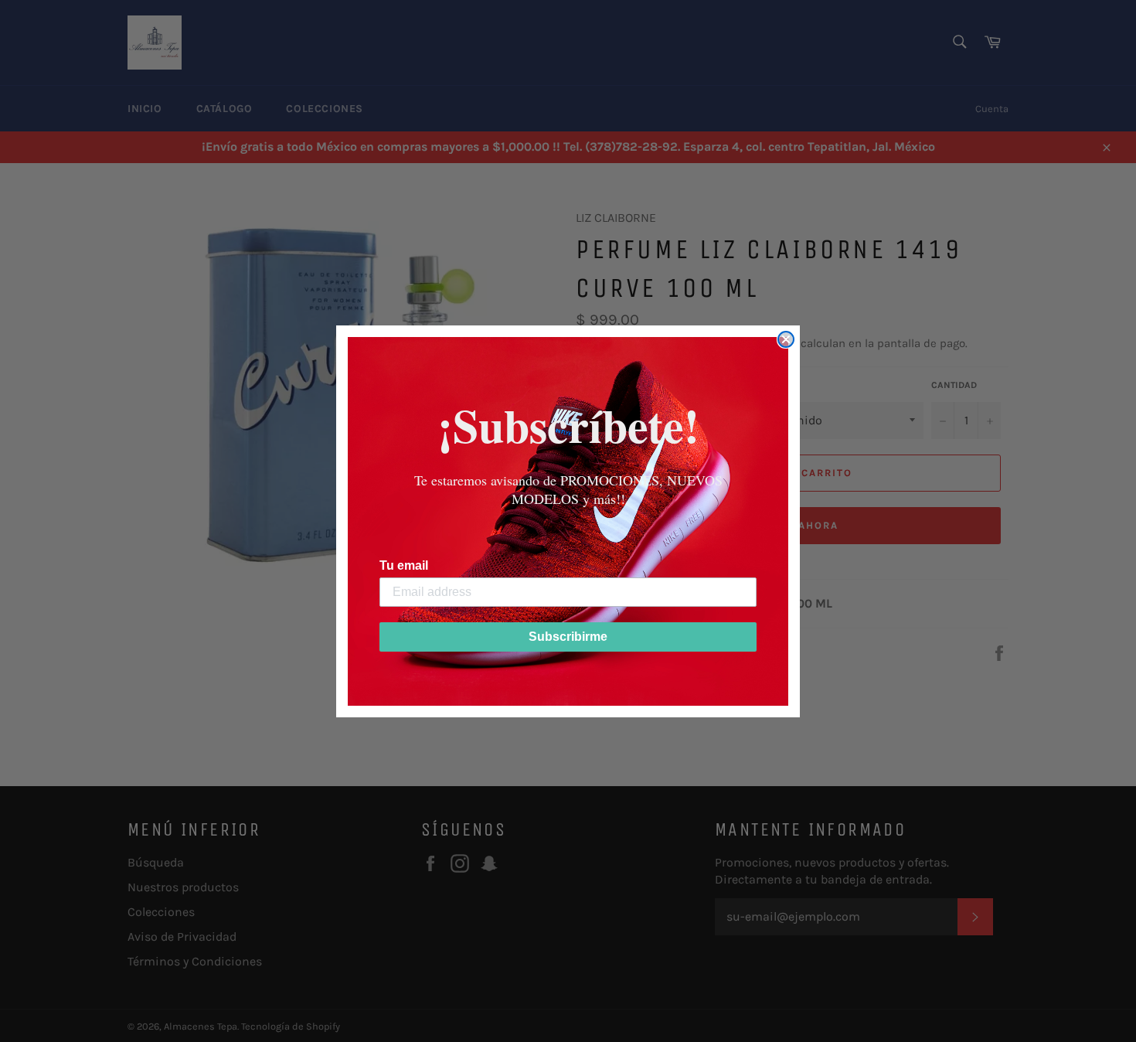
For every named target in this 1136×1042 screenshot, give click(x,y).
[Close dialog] (786, 339)
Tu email (403, 565)
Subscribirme (568, 636)
